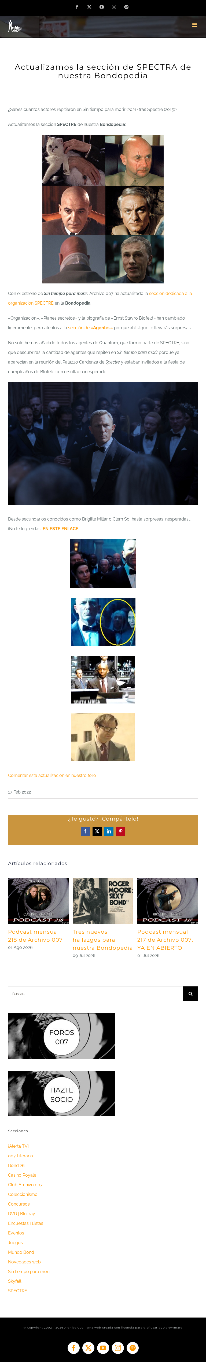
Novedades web (24, 1261)
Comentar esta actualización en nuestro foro (52, 775)
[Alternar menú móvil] (195, 25)
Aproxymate (172, 1327)
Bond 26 (16, 1165)
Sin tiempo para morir (29, 1271)
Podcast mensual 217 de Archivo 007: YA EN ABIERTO (165, 940)
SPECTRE (17, 1290)
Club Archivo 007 (25, 1184)
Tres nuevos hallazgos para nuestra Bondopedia (103, 940)
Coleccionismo (23, 1194)
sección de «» (91, 327)
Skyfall (14, 1281)
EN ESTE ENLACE (60, 528)
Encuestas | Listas (25, 1223)
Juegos (15, 1242)
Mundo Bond (21, 1252)
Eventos (16, 1233)
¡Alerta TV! (18, 1146)
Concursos (19, 1204)
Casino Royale (22, 1175)
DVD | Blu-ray (21, 1213)
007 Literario (20, 1155)
